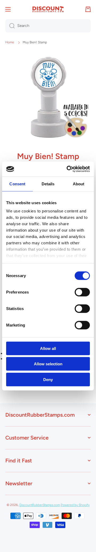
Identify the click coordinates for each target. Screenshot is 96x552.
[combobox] (48, 25)
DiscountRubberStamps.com (39, 505)
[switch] (82, 292)
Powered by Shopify (75, 505)
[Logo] (48, 9)
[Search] (10, 25)
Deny (48, 379)
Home (9, 42)
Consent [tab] (17, 183)
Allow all (48, 348)
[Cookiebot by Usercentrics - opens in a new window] (68, 169)
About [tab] (79, 183)
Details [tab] (48, 183)
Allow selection (48, 364)
